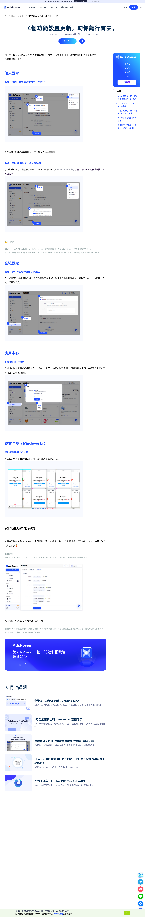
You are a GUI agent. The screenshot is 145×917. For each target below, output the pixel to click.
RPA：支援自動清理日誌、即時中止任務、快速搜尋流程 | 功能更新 (32, 756)
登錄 (125, 7)
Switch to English (80, 1)
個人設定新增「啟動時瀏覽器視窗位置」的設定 (128, 97)
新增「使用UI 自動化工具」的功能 (127, 105)
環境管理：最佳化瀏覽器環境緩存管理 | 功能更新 (24, 736)
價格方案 (64, 4)
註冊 (133, 7)
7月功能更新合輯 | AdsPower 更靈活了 (20, 716)
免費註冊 (67, 41)
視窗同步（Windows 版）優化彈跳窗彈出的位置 (127, 126)
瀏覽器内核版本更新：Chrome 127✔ (19, 696)
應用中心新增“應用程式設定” (127, 119)
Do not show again (95, 1)
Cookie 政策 (58, 914)
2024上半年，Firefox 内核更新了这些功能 (21, 776)
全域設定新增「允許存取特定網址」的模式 (128, 112)
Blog (13, 16)
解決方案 (42, 4)
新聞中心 (21, 16)
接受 (127, 913)
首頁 (7, 16)
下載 (71, 4)
